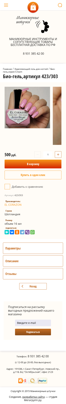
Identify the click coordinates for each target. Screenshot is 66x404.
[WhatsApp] (32, 232)
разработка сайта (33, 397)
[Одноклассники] (17, 232)
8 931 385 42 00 (33, 54)
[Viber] (27, 232)
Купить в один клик (33, 175)
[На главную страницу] (33, 25)
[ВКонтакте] (12, 232)
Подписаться (33, 332)
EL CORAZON (13, 204)
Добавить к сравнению (27, 186)
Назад (33, 286)
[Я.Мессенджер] (7, 232)
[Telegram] (22, 232)
